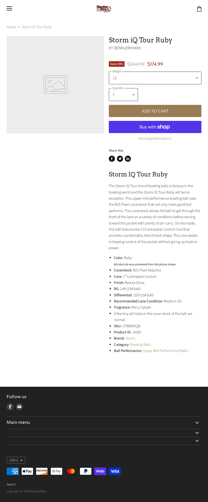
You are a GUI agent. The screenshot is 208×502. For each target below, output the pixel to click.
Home (11, 27)
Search (11, 484)
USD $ (13, 460)
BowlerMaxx (127, 47)
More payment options (155, 139)
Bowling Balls (140, 344)
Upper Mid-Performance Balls (165, 350)
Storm (130, 338)
